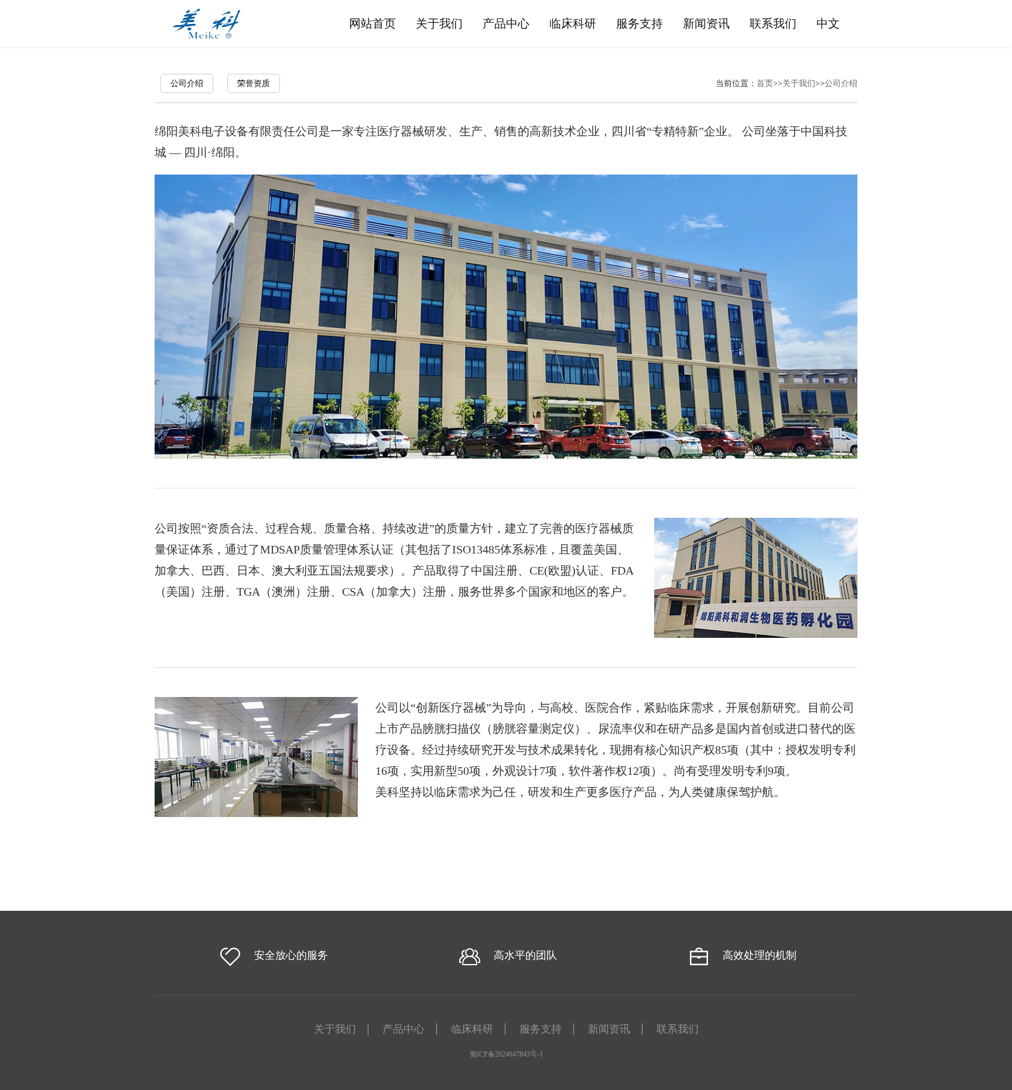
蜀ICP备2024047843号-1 (506, 1054)
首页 (765, 83)
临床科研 (572, 23)
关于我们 (439, 23)
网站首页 (372, 23)
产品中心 (506, 23)
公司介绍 (186, 83)
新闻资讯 (706, 23)
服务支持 (639, 23)
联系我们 (773, 23)
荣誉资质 (253, 83)
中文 (828, 23)
